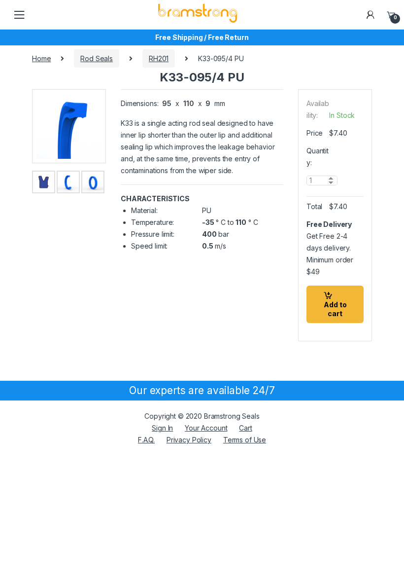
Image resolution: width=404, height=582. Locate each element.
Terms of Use (244, 440)
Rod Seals (96, 58)
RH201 (158, 58)
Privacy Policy (189, 440)
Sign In (162, 428)
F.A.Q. (146, 440)
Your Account (206, 428)
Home (41, 58)
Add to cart (335, 309)
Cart (245, 428)
